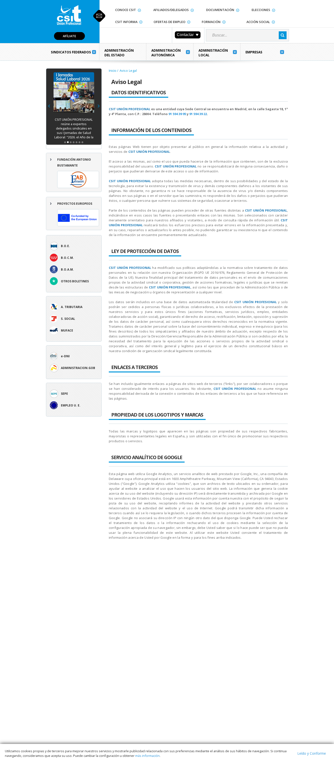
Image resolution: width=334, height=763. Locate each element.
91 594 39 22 (198, 114)
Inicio (112, 70)
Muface (67, 330)
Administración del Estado (119, 52)
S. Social (68, 319)
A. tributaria (71, 307)
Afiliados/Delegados (171, 10)
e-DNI (65, 356)
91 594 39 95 (177, 114)
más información (147, 755)
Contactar (185, 35)
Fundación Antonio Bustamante (74, 162)
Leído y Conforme (311, 753)
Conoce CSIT (125, 10)
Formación (211, 22)
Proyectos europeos (74, 204)
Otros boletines (75, 281)
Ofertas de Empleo (169, 22)
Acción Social (258, 22)
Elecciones (261, 10)
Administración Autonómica (166, 52)
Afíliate (69, 36)
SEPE (64, 394)
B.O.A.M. (67, 269)
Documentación (220, 10)
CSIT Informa (126, 22)
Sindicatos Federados (71, 52)
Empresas (253, 52)
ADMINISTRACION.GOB (78, 368)
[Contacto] (99, 16)
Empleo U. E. (70, 405)
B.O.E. (65, 246)
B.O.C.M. (67, 258)
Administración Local (213, 52)
